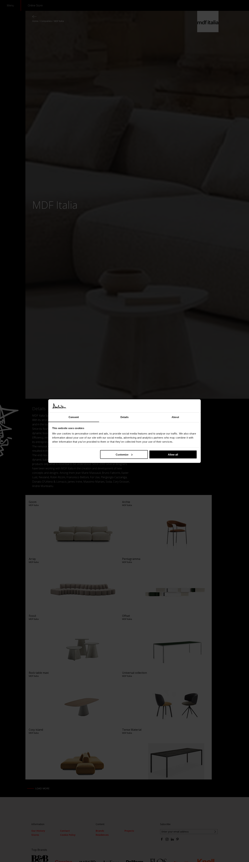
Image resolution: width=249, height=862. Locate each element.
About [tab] (175, 416)
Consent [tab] (74, 416)
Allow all (173, 454)
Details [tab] (124, 416)
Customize (122, 454)
